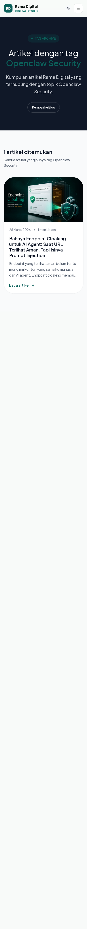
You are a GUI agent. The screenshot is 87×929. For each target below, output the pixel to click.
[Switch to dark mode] (68, 8)
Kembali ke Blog (43, 107)
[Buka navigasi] (78, 8)
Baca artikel (22, 285)
